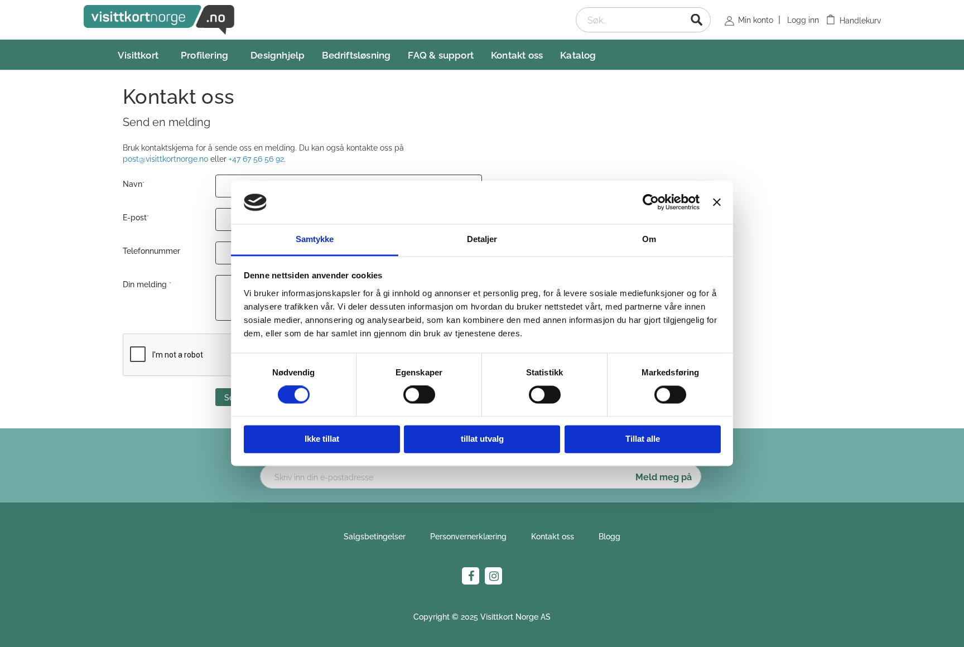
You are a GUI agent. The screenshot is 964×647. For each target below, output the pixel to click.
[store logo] (159, 20)
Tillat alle (642, 438)
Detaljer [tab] (482, 239)
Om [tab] (649, 239)
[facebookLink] (470, 576)
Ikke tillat (322, 438)
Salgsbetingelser (375, 535)
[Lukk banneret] (717, 202)
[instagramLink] (493, 576)
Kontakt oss (552, 535)
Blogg (609, 535)
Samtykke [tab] (315, 239)
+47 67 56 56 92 (256, 158)
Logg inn (803, 19)
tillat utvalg (482, 438)
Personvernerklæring (468, 535)
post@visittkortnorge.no (165, 158)
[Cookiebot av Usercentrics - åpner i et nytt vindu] (651, 202)
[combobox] (643, 19)
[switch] (419, 396)
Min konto (755, 19)
